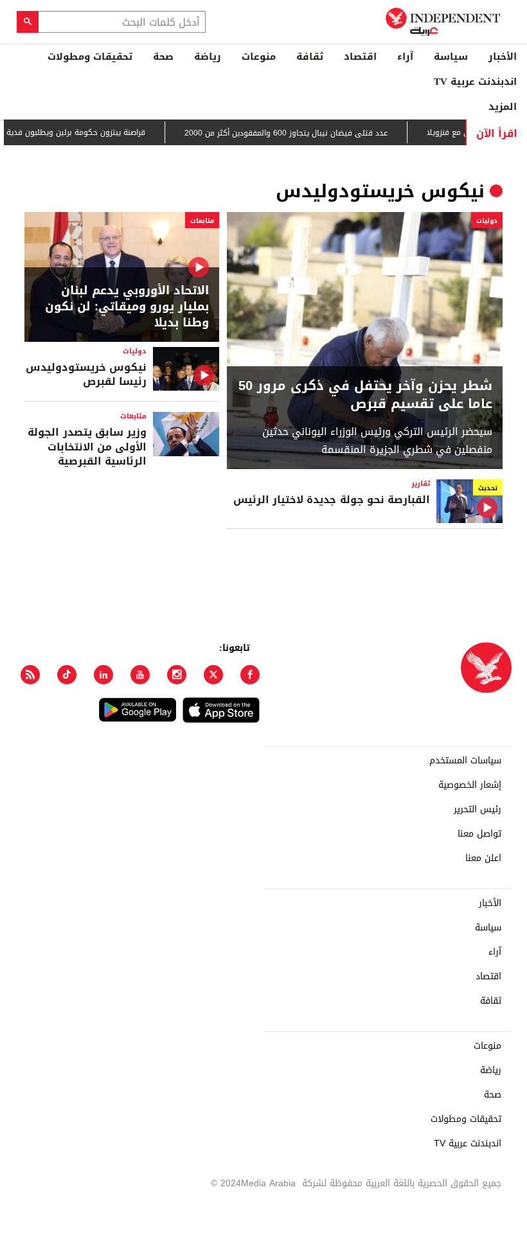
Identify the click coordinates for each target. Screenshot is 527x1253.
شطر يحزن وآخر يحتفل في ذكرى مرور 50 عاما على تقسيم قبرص (365, 395)
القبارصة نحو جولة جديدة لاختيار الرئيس (331, 500)
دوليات (486, 221)
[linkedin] (103, 674)
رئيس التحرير (477, 810)
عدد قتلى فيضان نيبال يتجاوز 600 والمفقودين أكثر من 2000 (301, 133)
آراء (405, 57)
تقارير (420, 483)
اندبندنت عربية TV (475, 82)
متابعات (202, 221)
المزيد (502, 107)
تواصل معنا (479, 834)
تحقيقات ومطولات (90, 57)
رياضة (207, 57)
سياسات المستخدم (465, 761)
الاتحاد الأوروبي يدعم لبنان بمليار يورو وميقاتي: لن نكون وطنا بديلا (127, 307)
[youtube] (140, 674)
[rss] (30, 674)
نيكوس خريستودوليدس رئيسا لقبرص (86, 374)
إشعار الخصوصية (469, 785)
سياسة (451, 57)
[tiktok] (66, 674)
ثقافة (309, 57)
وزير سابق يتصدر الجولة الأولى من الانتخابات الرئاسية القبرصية (87, 446)
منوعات (259, 57)
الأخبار (502, 57)
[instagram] (176, 674)
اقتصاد (360, 57)
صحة (163, 57)
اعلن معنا (483, 858)
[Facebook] (250, 674)
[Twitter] (213, 674)
